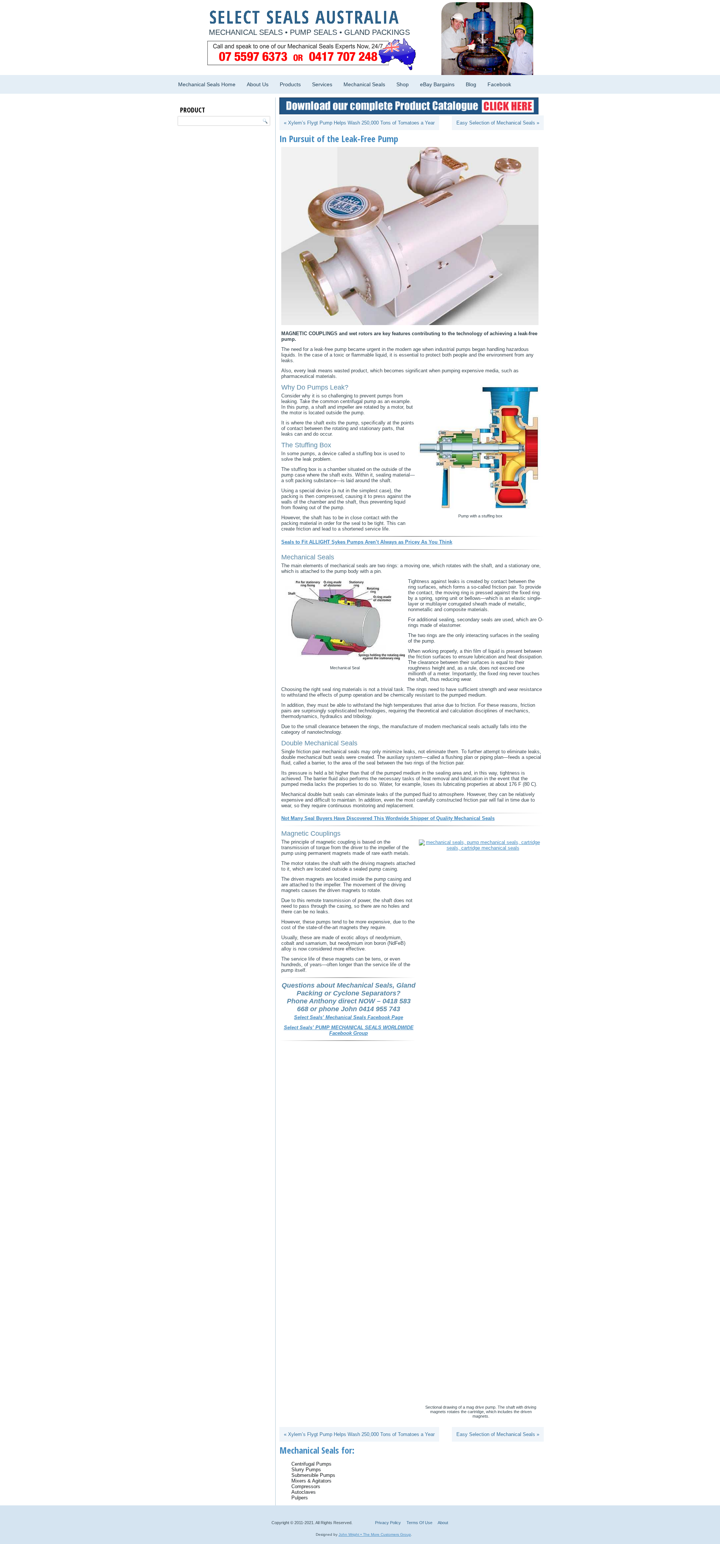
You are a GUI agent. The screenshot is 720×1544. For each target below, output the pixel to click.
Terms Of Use (419, 1522)
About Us (257, 84)
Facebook (499, 84)
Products (290, 84)
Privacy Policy (388, 1522)
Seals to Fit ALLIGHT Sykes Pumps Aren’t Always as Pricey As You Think (366, 542)
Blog (471, 84)
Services (322, 84)
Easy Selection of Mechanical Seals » (497, 123)
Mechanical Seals (364, 84)
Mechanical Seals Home (207, 84)
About (443, 1522)
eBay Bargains (437, 84)
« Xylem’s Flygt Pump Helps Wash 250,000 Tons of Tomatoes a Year (359, 123)
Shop (402, 84)
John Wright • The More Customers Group (375, 1534)
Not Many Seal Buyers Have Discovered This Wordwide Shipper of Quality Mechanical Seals (388, 818)
